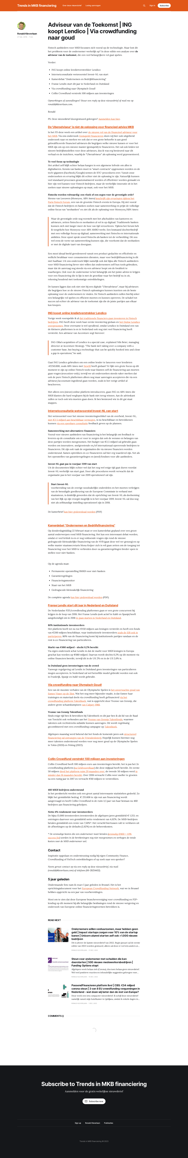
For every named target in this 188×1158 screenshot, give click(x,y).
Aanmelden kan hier (109, 118)
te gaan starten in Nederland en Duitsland (98, 617)
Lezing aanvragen (93, 5)
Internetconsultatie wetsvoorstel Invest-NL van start (83, 410)
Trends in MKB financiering (36, 5)
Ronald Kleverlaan (27, 33)
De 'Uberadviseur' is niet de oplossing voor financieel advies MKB (91, 127)
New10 (87, 366)
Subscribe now (96, 1101)
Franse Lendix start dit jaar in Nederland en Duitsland (83, 605)
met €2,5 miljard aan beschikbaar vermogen (71, 419)
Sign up (78, 1123)
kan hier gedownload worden (80, 511)
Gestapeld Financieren (91, 135)
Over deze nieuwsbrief (72, 5)
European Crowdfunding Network (100, 888)
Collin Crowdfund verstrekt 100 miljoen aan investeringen (86, 758)
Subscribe (164, 5)
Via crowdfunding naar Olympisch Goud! (75, 684)
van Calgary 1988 (91, 704)
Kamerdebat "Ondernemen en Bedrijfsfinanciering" (81, 525)
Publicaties (108, 1123)
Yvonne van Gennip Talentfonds (105, 719)
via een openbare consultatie (72, 423)
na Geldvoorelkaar (84, 767)
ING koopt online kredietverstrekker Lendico (77, 313)
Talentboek (111, 726)
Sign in (152, 5)
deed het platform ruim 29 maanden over (82, 771)
